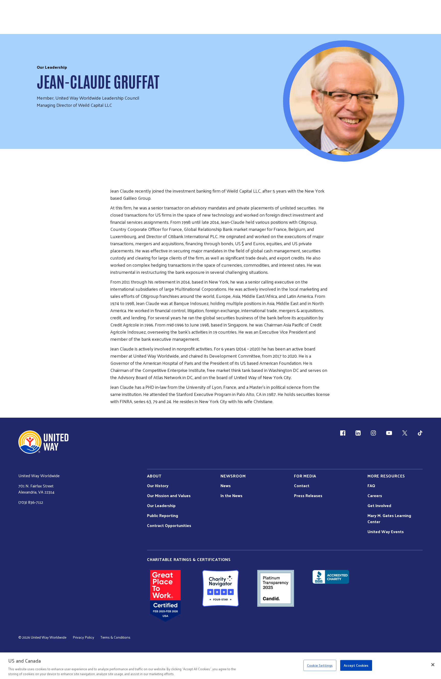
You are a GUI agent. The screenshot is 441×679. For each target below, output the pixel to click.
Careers (375, 496)
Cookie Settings (320, 665)
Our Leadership (161, 505)
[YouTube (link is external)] (389, 433)
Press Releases (308, 496)
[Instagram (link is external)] (373, 433)
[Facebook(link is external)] (342, 433)
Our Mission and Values (169, 496)
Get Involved (379, 505)
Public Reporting (162, 515)
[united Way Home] (43, 442)
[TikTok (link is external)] (420, 433)
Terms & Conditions (115, 637)
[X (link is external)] (404, 433)
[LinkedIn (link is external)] (358, 433)
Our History (157, 486)
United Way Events (386, 532)
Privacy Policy (83, 637)
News (225, 486)
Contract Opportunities (169, 525)
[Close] (432, 664)
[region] (220, 665)
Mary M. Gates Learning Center (389, 518)
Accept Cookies (356, 665)
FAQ (371, 486)
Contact (301, 486)
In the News (231, 496)
